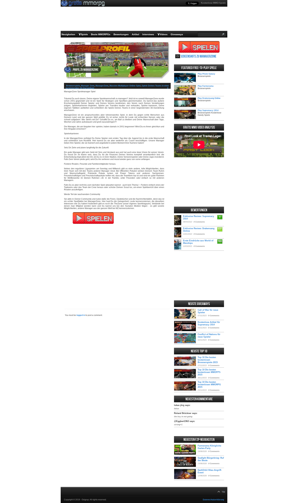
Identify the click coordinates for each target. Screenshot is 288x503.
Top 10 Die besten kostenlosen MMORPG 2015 (209, 384)
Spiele (84, 34)
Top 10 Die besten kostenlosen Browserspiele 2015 (208, 360)
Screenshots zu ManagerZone (198, 56)
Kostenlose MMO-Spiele (213, 3)
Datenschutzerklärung (213, 499)
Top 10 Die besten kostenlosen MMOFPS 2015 (209, 372)
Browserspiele (73, 86)
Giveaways (177, 34)
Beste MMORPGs (100, 34)
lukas (176, 408)
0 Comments (199, 222)
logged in (80, 315)
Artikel (135, 34)
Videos (164, 34)
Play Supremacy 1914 (208, 110)
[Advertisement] (117, 264)
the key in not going (183, 416)
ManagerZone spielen (199, 47)
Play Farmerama (206, 86)
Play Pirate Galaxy (206, 74)
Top (223, 492)
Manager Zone (87, 86)
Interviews (148, 34)
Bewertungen (121, 34)
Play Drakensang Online (209, 98)
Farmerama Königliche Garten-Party (209, 446)
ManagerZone (102, 86)
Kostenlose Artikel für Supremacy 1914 (209, 323)
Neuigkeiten (68, 34)
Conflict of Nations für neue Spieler (209, 335)
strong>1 (178, 424)
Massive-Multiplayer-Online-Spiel (125, 86)
